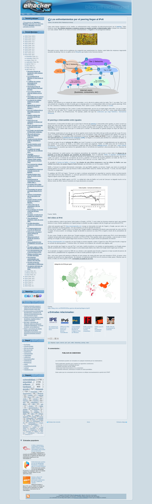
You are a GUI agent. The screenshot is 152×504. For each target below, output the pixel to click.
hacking (36, 400)
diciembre (29, 56)
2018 (26, 51)
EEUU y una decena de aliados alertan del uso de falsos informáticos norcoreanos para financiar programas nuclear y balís (33, 332)
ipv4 (66, 342)
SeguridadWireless (33, 424)
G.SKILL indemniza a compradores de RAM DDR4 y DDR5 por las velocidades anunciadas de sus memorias (38, 448)
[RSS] (28, 496)
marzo (28, 271)
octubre (28, 60)
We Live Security (29, 348)
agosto (28, 64)
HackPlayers (27, 351)
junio (27, 66)
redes (87, 342)
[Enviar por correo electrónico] (49, 339)
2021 (26, 45)
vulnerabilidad (29, 380)
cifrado (31, 406)
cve (37, 397)
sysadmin (37, 412)
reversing (28, 431)
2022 (26, 43)
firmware (26, 411)
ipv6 (69, 342)
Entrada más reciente (54, 422)
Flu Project (27, 344)
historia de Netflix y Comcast (66, 162)
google (26, 389)
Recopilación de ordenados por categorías (33, 23)
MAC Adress (40, 432)
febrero (28, 273)
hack (29, 415)
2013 (26, 280)
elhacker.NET (77, 495)
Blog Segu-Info (28, 350)
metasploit (33, 428)
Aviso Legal (85, 496)
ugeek (26, 364)
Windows (40, 393)
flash (33, 419)
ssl (24, 422)
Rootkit (34, 427)
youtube (25, 409)
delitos (41, 430)
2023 (26, 41)
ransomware (27, 393)
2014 (26, 278)
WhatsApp (34, 402)
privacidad (34, 391)
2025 (26, 38)
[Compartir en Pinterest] (58, 339)
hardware (28, 387)
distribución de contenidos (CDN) (74, 137)
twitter (41, 406)
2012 (26, 282)
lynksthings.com (28, 369)
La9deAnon (27, 357)
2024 (26, 40)
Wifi (33, 404)
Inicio (88, 422)
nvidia (25, 399)
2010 (26, 286)
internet (62, 342)
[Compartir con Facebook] (55, 339)
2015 (26, 276)
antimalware (31, 432)
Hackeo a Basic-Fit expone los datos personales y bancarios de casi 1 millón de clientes (38, 480)
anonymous (36, 421)
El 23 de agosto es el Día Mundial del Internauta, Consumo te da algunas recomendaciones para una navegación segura (33, 313)
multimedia (40, 418)
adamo (36, 431)
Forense (41, 422)
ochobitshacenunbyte (30, 366)
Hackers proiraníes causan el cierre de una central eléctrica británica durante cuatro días (32, 307)
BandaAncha (27, 362)
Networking (26, 412)
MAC (28, 421)
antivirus (41, 413)
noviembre (29, 58)
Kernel (37, 415)
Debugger (25, 427)
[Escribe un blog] (51, 339)
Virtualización (33, 430)
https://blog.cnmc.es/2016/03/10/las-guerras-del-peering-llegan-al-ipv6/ (69, 308)
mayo (28, 67)
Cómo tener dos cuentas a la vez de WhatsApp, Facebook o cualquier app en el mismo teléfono (38, 464)
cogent (58, 342)
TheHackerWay (28, 353)
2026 (26, 36)
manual (25, 400)
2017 (26, 53)
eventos (41, 419)
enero (28, 274)
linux (29, 397)
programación (33, 407)
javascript (25, 416)
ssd (24, 402)
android (40, 395)
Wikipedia (78, 52)
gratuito (102, 145)
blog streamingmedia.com (74, 226)
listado (111, 105)
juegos (41, 416)
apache (34, 416)
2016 (26, 54)
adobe (25, 413)
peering (83, 342)
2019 (26, 49)
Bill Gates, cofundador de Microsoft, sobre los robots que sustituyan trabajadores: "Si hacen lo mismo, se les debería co (33, 325)
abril (27, 69)
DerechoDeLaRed (29, 359)
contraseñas (30, 418)
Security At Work (28, 346)
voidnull (26, 368)
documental (26, 425)
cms (27, 419)
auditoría (36, 425)
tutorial (35, 399)
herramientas (36, 409)
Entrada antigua (121, 422)
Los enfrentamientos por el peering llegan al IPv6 (77, 19)
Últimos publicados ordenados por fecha (32, 26)
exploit (30, 395)
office (33, 413)
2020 (26, 47)
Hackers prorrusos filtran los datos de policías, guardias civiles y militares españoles (33, 319)
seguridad (28, 382)
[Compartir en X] (53, 339)
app (42, 404)
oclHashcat (28, 434)
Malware (39, 389)
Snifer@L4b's (28, 360)
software (28, 384)
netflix (72, 342)
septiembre (29, 62)
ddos (25, 404)
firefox (36, 411)
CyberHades (27, 355)
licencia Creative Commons (81, 497)
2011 (26, 284)
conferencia (31, 422)
